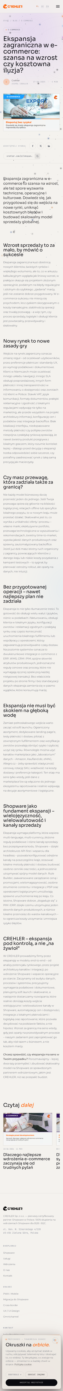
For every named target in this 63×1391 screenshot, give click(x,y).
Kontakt (7, 1275)
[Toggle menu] (57, 6)
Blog (15, 21)
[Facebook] (32, 146)
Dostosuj (13, 1374)
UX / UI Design (11, 1310)
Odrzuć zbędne (36, 1374)
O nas (6, 1270)
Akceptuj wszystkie (31, 1382)
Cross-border (10, 1305)
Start (6, 21)
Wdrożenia (9, 1264)
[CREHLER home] (13, 6)
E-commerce (13, 30)
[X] (40, 146)
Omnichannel (11, 1316)
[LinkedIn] (48, 146)
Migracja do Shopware (15, 1299)
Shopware (9, 1252)
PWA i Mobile (10, 1293)
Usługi (6, 1258)
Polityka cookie (23, 1364)
